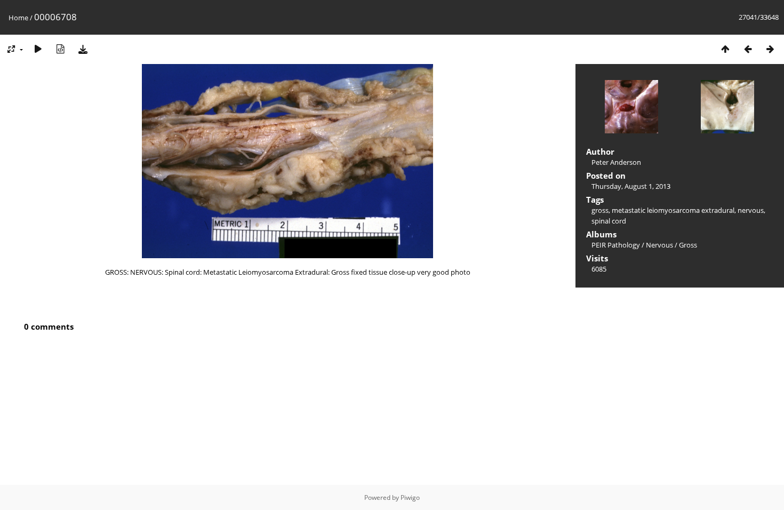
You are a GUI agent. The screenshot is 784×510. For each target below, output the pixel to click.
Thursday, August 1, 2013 (630, 186)
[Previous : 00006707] (748, 49)
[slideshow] (38, 49)
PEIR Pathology (615, 245)
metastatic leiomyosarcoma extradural (673, 210)
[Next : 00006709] (770, 49)
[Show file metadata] (60, 49)
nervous (751, 210)
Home (18, 17)
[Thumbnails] (725, 49)
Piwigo (410, 497)
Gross (688, 245)
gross (600, 210)
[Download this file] (82, 49)
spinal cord (608, 221)
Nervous (659, 245)
